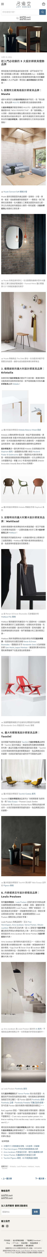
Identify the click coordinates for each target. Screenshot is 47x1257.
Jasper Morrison (21, 647)
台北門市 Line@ (25, 19)
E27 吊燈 (7, 286)
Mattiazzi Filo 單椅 (8, 617)
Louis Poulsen (21, 902)
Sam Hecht (9, 647)
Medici (27, 725)
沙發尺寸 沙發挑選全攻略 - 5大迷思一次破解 (21, 1146)
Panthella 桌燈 (38, 1099)
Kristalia (16, 384)
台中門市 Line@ (25, 17)
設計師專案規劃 (18, 1240)
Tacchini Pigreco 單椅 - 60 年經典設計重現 (21, 1158)
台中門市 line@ (7, 1198)
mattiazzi (31, 1166)
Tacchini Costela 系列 (26, 794)
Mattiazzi (12, 532)
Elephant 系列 (7, 451)
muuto (37, 1166)
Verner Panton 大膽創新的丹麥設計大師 (20, 1155)
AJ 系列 (39, 1029)
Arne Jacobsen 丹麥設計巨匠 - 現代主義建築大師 (23, 1152)
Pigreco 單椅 (8, 885)
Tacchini (25, 742)
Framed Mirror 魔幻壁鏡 (34, 283)
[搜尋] (42, 12)
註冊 (36, 1211)
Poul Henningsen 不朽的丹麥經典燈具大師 (21, 1149)
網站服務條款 (18, 1246)
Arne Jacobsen (18, 925)
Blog (8, 1243)
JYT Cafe (16, 1243)
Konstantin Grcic (29, 644)
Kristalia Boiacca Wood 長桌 (29, 430)
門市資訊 (7, 1240)
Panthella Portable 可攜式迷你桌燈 (29, 1102)
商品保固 (24, 1243)
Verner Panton (30, 925)
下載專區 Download (33, 1240)
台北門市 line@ (7, 1195)
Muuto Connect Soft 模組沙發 (15, 192)
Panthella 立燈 (7, 1102)
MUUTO (16, 102)
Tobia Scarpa (12, 801)
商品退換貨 (34, 1243)
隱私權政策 (30, 1246)
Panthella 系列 (21, 1088)
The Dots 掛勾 (22, 358)
